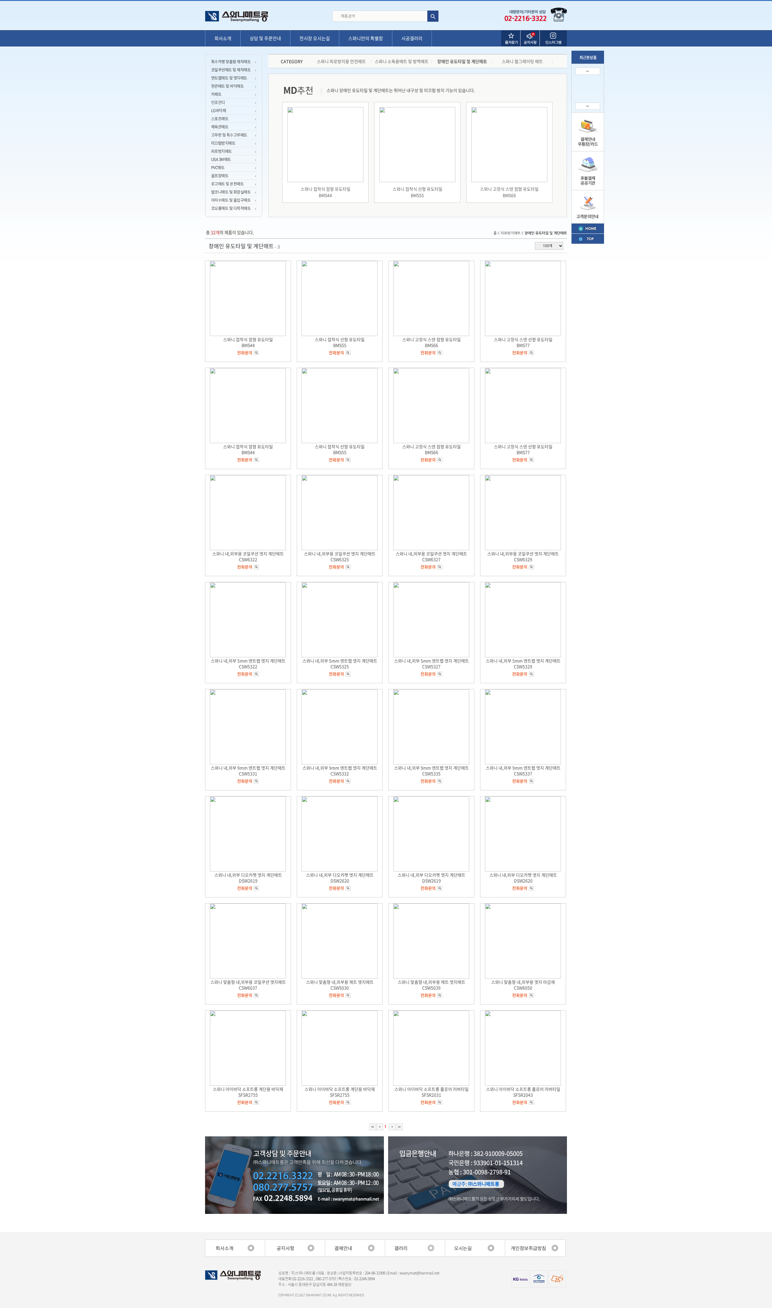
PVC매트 (217, 167)
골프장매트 (219, 175)
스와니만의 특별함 (365, 38)
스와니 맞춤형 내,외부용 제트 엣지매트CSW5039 (431, 985)
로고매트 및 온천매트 (227, 183)
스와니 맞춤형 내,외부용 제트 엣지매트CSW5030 (340, 985)
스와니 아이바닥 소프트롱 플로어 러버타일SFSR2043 (523, 1092)
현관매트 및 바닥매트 (227, 86)
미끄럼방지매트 (223, 143)
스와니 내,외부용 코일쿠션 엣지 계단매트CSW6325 (339, 556)
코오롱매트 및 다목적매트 (231, 208)
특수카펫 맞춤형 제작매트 (231, 61)
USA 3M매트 (221, 159)
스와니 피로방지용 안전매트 (341, 61)
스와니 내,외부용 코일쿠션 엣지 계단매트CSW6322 (248, 556)
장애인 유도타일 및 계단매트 (462, 61)
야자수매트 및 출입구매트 (231, 200)
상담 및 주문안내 (265, 38)
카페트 (216, 94)
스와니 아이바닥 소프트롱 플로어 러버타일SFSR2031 (431, 1092)
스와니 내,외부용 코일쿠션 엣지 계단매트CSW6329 (523, 556)
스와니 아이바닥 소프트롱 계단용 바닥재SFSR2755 (248, 1092)
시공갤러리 (411, 38)
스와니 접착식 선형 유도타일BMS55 (417, 192)
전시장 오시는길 (314, 38)
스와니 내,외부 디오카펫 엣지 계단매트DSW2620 (340, 878)
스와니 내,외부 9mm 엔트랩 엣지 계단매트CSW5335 (431, 770)
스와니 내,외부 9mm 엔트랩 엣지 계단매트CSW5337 (523, 770)
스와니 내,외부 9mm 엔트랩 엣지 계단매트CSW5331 (248, 770)
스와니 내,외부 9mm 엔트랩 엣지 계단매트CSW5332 (339, 770)
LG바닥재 (218, 110)
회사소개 (222, 38)
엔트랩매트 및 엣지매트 (229, 78)
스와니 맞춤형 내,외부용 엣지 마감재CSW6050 (523, 985)
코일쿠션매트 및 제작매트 (231, 69)
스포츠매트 (219, 118)
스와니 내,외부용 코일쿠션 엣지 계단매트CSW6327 (431, 556)
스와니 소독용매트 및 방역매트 (402, 61)
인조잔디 (218, 102)
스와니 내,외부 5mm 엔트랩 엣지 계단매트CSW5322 (248, 663)
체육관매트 (219, 126)
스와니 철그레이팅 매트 (522, 61)
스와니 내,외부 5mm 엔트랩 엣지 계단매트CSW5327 (431, 663)
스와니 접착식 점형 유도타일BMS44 (325, 192)
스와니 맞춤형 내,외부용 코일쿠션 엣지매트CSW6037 (248, 985)
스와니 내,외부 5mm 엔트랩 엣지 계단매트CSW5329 (523, 663)
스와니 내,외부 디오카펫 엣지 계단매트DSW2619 (248, 878)
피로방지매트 (221, 151)
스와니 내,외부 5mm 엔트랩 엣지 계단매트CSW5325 (339, 663)
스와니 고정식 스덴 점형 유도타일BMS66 (509, 192)
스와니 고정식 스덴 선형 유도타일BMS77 (523, 342)
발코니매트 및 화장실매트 (231, 192)
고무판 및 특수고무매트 (229, 135)
